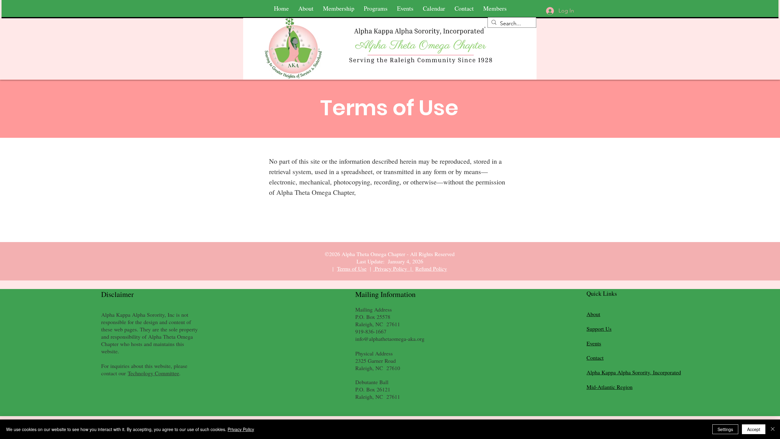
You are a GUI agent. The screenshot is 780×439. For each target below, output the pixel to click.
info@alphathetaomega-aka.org (389, 338)
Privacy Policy (241, 429)
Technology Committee (153, 373)
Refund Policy (431, 268)
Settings (725, 429)
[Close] (772, 429)
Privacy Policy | (393, 268)
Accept (753, 429)
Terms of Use (352, 268)
